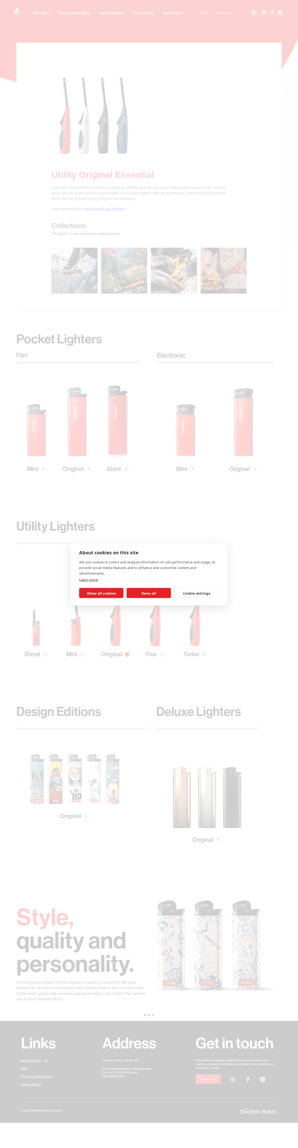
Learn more (88, 579)
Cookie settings (196, 593)
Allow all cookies (101, 593)
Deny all (149, 593)
